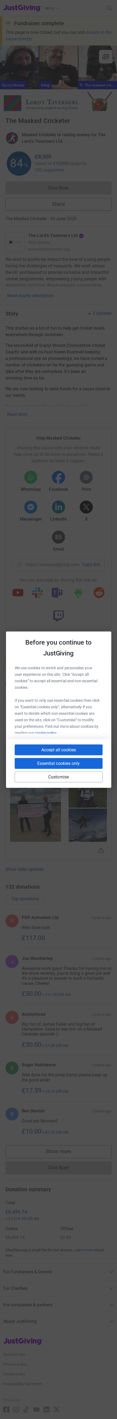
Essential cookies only (58, 763)
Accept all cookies (58, 749)
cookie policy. (46, 732)
